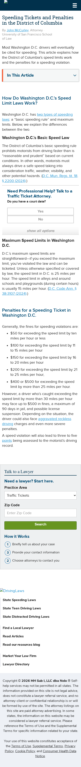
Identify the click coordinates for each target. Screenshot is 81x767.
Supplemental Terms (48, 746)
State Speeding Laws (19, 600)
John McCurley (17, 30)
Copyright (36, 680)
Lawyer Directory (16, 664)
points (7, 440)
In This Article (20, 75)
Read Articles (13, 636)
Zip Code (12, 505)
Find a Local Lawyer (18, 628)
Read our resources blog (21, 644)
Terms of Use (21, 746)
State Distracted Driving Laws (26, 616)
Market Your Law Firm (19, 656)
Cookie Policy (25, 751)
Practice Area (15, 487)
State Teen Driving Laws (22, 608)
